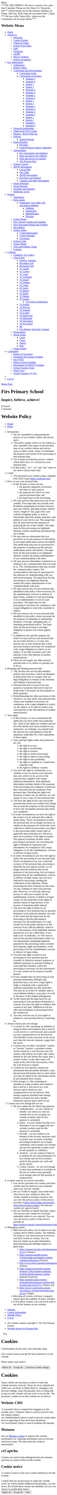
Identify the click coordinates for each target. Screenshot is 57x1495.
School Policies (26, 139)
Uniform (17, 249)
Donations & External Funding (28, 357)
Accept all (18, 1367)
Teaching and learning (24, 189)
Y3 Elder (23, 293)
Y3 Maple (24, 296)
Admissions (19, 65)
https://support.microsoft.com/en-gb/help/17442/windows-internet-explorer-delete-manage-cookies (35, 1271)
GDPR (16, 54)
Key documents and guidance (33, 153)
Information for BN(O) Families (28, 365)
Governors (24, 238)
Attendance (18, 197)
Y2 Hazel (24, 279)
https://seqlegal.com (40, 478)
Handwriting (19, 332)
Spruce (22, 343)
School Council (20, 164)
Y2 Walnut (24, 282)
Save (28, 1492)
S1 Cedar (23, 285)
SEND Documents (28, 175)
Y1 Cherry (24, 271)
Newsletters (19, 227)
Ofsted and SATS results (25, 131)
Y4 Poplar (24, 304)
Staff (15, 48)
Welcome (17, 37)
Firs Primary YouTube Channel (34, 329)
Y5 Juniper (24, 310)
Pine (21, 346)
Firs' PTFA (18, 359)
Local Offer (25, 169)
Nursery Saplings (27, 260)
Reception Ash (26, 263)
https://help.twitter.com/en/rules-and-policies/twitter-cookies (34, 1204)
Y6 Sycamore (26, 324)
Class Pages (19, 257)
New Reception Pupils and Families (30, 224)
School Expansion (22, 59)
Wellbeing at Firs (21, 191)
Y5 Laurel (24, 313)
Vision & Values (21, 43)
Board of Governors (23, 354)
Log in (10, 379)
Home (10, 32)
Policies (17, 136)
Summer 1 (30, 90)
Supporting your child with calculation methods (32, 204)
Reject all (6, 1367)
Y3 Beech (24, 290)
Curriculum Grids (27, 73)
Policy (10, 426)
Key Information (15, 62)
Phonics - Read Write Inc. (25, 134)
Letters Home (19, 219)
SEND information (22, 167)
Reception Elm (26, 266)
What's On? (19, 370)
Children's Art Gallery (24, 255)
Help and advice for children (33, 156)
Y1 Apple (24, 268)
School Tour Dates (22, 46)
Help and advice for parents (32, 158)
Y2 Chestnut (25, 277)
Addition (30, 208)
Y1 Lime (23, 274)
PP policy (24, 145)
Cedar (22, 340)
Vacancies (18, 51)
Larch (22, 337)
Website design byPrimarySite (22, 1328)
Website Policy (14, 1315)
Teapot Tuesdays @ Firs (25, 373)
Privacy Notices (21, 57)
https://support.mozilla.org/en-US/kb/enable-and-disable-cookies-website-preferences (36, 1258)
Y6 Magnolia (25, 318)
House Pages (19, 335)
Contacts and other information (34, 180)
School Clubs (19, 241)
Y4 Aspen (24, 299)
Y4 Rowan (24, 307)
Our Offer (24, 172)
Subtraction (31, 211)
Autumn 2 (30, 81)
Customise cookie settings (37, 1367)
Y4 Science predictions (37, 301)
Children (11, 252)
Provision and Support (30, 178)
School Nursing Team (23, 368)
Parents (10, 194)
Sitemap (11, 1309)
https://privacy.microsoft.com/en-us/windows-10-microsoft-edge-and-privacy (36, 1291)
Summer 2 (30, 92)
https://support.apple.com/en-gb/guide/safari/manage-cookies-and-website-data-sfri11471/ (37, 1282)
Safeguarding (19, 150)
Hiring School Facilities (24, 362)
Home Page (6, 384)
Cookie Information (16, 1312)
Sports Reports (20, 186)
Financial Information (23, 128)
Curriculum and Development (27, 70)
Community (13, 351)
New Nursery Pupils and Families (29, 222)
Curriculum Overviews (30, 76)
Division (30, 216)
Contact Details (20, 40)
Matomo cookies (17, 1436)
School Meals (19, 244)
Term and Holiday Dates (25, 246)
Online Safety (20, 230)
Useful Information (28, 233)
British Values (20, 68)
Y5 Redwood (26, 315)
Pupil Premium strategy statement (35, 147)
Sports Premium (21, 183)
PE (20, 326)
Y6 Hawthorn (26, 321)
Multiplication (32, 213)
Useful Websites (27, 235)
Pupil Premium (20, 142)
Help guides (19, 200)
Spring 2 (30, 87)
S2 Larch (23, 288)
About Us (12, 34)
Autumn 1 (30, 79)
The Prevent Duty (28, 161)
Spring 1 (30, 84)
